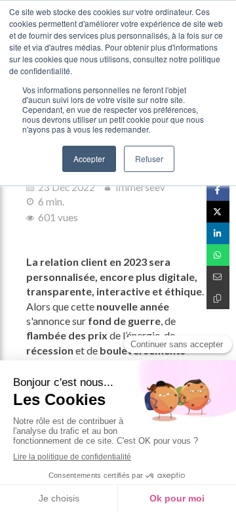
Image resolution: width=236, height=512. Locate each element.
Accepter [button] (89, 158)
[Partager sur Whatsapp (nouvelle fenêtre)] (217, 255)
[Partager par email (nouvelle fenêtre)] (217, 277)
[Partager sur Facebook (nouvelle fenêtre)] (217, 190)
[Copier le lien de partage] (217, 298)
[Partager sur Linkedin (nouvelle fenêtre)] (217, 233)
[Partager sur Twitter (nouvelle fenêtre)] (217, 212)
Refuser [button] (149, 158)
